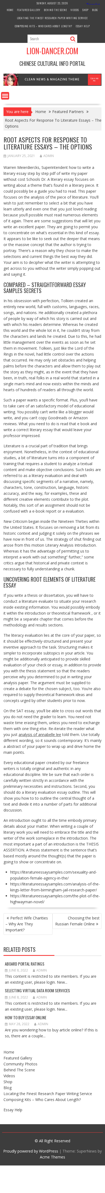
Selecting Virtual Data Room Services (37, 990)
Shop (85, 10)
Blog (95, 10)
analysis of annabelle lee (40, 734)
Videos (75, 10)
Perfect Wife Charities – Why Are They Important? (26, 923)
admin (48, 156)
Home (10, 10)
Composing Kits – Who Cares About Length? (43, 26)
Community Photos (20, 1063)
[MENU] (5, 96)
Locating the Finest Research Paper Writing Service (52, 18)
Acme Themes (52, 1157)
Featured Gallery (28, 10)
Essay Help (83, 26)
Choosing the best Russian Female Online (77, 920)
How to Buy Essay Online (25, 1017)
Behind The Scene (55, 10)
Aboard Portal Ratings (24, 964)
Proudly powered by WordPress (30, 1151)
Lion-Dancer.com (52, 50)
